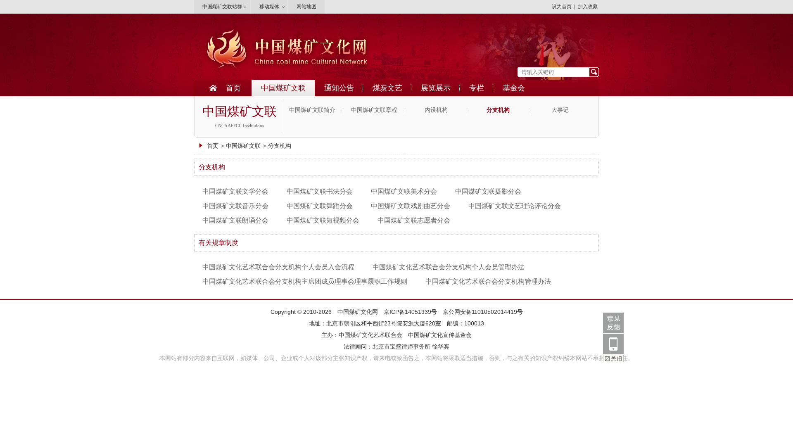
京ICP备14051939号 (410, 311)
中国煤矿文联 (283, 88)
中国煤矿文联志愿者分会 (414, 220)
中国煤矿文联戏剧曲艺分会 (410, 205)
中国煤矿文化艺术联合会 (370, 335)
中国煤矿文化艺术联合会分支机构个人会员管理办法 (449, 266)
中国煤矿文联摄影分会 (488, 191)
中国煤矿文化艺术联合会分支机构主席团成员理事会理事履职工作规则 (304, 281)
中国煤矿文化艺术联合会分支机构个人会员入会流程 (278, 266)
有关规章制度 (218, 242)
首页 (233, 88)
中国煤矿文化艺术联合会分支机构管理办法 (488, 281)
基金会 (514, 88)
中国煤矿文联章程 (374, 110)
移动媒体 (269, 6)
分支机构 (498, 110)
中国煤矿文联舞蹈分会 (320, 205)
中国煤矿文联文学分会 (235, 191)
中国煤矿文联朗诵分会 (235, 220)
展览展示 (436, 88)
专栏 (476, 88)
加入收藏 (588, 6)
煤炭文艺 (387, 88)
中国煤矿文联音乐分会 (235, 205)
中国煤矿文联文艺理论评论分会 (514, 205)
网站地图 (306, 6)
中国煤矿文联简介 (312, 110)
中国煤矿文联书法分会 (320, 191)
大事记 (560, 110)
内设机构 (436, 110)
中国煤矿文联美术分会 (404, 191)
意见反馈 (613, 323)
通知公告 (339, 88)
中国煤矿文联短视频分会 (323, 220)
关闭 (613, 358)
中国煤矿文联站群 (222, 6)
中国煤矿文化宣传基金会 (440, 335)
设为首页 (562, 6)
